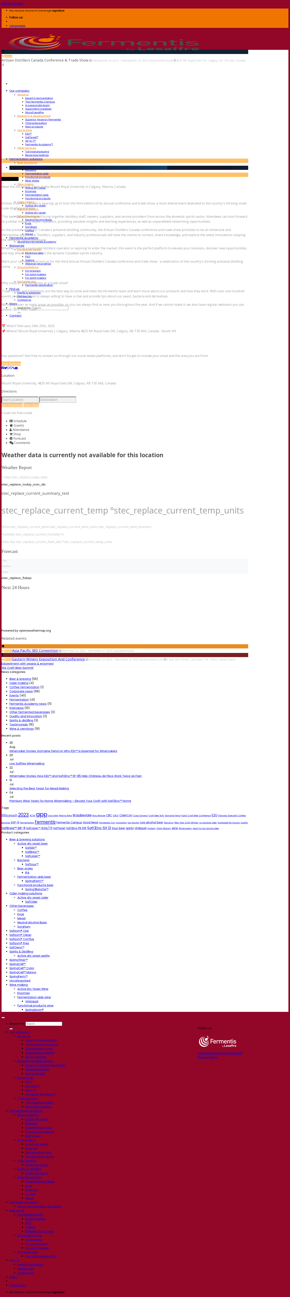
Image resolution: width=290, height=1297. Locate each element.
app (41, 814)
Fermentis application (40, 1256)
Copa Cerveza (140, 815)
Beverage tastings (37, 155)
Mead (21, 918)
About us (23, 94)
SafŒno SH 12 (99, 827)
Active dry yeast (35, 166)
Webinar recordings (39, 1231)
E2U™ (28, 133)
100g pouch (9, 815)
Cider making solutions (25, 893)
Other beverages (21, 906)
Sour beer (118, 828)
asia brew (53, 815)
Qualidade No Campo (229, 822)
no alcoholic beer (208, 822)
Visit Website (11, 363)
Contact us (24, 300)
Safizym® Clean (20, 935)
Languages (17, 26)
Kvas (20, 914)
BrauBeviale (82, 815)
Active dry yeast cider (32, 898)
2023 (23, 815)
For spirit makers (35, 278)
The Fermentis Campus (40, 101)
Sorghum (31, 227)
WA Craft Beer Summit (18, 668)
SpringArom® (34, 1010)
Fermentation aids (37, 173)
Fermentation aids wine (34, 997)
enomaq (6, 822)
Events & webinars (30, 1265)
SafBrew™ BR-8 (13, 828)
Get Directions (12, 405)
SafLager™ (32, 856)
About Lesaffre (34, 112)
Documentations (28, 267)
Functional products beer (35, 885)
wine (175, 828)
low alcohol (133, 822)
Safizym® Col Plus (21, 939)
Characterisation (36, 123)
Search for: (17, 1024)
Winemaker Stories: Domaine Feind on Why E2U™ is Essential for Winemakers (63, 751)
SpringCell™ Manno (22, 972)
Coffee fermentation (24, 687)
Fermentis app (27, 1252)
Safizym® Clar (19, 931)
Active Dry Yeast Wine (32, 989)
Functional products (38, 177)
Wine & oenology (21, 729)
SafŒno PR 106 (76, 828)
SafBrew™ (32, 852)
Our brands (24, 130)
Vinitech (151, 828)
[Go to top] (3, 1017)
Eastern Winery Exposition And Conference (48, 659)
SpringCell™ (17, 964)
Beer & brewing (27, 163)
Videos (30, 1227)
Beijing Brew (65, 815)
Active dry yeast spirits (33, 956)
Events (14, 695)
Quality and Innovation (25, 716)
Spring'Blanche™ (36, 889)
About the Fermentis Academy (39, 1206)
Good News (90, 822)
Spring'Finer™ (18, 960)
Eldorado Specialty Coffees (232, 815)
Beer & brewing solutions (27, 839)
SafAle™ (30, 848)
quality (244, 822)
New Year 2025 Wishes (186, 822)
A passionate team (37, 105)
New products (34, 126)
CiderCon (125, 815)
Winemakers (185, 828)
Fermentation (19, 700)
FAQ (27, 256)
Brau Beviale (98, 815)
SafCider (31, 902)
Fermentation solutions (26, 159)
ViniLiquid (31, 1001)
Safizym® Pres (19, 943)
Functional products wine (35, 1006)
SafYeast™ (31, 137)
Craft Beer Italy (156, 815)
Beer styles (32, 180)
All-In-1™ (30, 141)
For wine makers (35, 274)
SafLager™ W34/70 (39, 828)
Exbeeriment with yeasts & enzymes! (28, 664)
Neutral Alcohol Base (32, 922)
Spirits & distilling (21, 720)
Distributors (25, 1269)
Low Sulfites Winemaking (26, 763)
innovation (121, 822)
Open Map (31, 405)
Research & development (34, 116)
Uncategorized (19, 981)
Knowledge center (30, 1215)
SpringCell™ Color (21, 968)
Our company (19, 91)
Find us (14, 1260)
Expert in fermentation (39, 98)
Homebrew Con (107, 822)
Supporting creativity (38, 109)
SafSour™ (31, 864)
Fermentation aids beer (34, 877)
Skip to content (12, 4)
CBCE (116, 815)
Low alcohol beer (151, 822)
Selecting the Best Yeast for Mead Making (39, 788)
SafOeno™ (16, 947)
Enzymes (30, 191)
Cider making (18, 683)
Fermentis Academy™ (39, 144)
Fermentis (45, 822)
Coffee (22, 910)
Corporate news (21, 691)
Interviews (16, 708)
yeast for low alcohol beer (206, 828)
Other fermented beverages (29, 712)
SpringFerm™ (34, 881)
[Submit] (19, 312)
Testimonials (18, 725)
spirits (130, 828)
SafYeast (59, 828)
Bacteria (30, 170)
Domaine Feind (173, 815)
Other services (26, 148)
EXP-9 (15, 822)
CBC (109, 815)
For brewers (33, 270)
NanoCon (169, 822)
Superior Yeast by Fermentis (43, 119)
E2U (214, 815)
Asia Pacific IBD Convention (35, 650)
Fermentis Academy (23, 1202)
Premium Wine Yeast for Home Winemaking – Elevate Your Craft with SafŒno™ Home (70, 801)
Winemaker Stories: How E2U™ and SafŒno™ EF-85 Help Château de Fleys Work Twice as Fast (75, 776)
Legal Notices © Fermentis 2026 (220, 1053)
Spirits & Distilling (21, 952)
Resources (16, 1211)
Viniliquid (140, 828)
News (13, 1277)
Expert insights (35, 1219)
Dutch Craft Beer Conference (196, 815)
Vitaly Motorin (163, 828)
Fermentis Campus (69, 822)
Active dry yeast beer (32, 844)
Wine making (18, 985)
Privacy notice (208, 1057)
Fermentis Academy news (28, 704)
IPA (27, 873)
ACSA (32, 815)
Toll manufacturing (37, 151)
